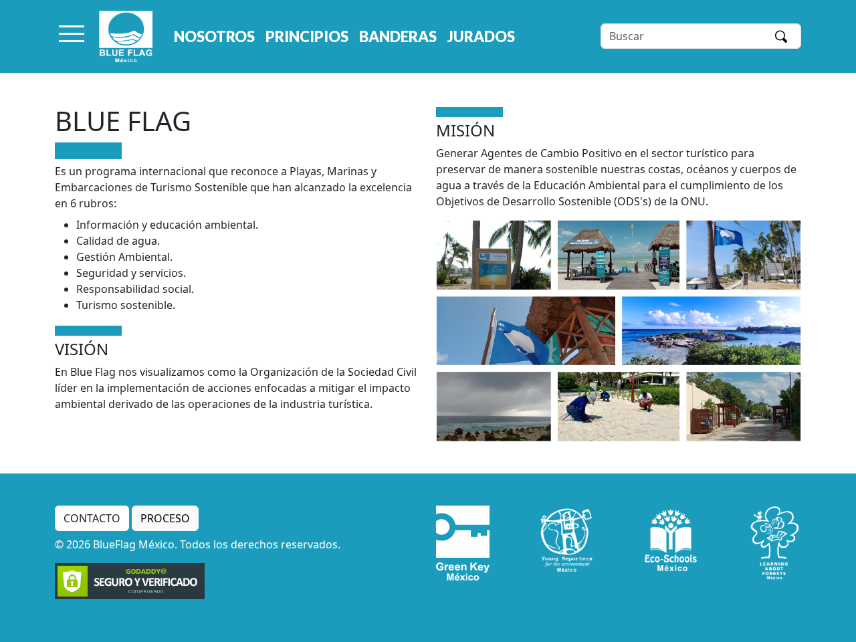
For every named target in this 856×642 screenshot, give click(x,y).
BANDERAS (398, 36)
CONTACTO (92, 518)
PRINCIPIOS (306, 36)
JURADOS (481, 36)
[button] (71, 36)
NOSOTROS (214, 36)
